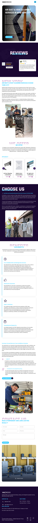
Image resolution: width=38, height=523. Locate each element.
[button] (35, 2)
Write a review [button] (9, 67)
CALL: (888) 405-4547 (7, 378)
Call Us (7, 176)
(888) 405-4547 (20, 478)
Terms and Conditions (9, 520)
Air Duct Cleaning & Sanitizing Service (8, 175)
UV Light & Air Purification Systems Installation (30, 175)
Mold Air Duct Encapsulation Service (19, 175)
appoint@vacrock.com (9, 504)
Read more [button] (22, 69)
